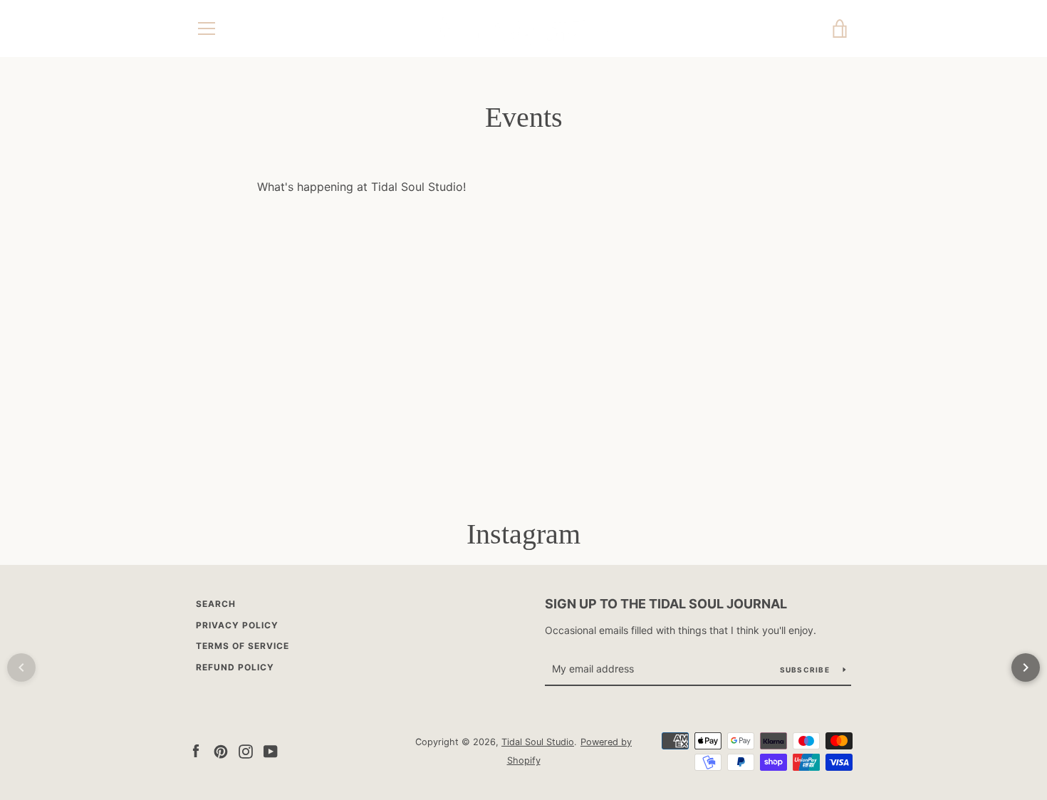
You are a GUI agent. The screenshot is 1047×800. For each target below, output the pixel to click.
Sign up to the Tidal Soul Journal (666, 603)
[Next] (1025, 667)
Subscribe (806, 669)
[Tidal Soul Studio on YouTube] (271, 750)
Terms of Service (242, 645)
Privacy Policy (237, 625)
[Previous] (21, 667)
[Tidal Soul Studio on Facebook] (196, 750)
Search (216, 603)
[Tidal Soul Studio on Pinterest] (221, 750)
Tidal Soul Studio (537, 742)
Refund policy (235, 667)
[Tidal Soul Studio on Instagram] (246, 750)
